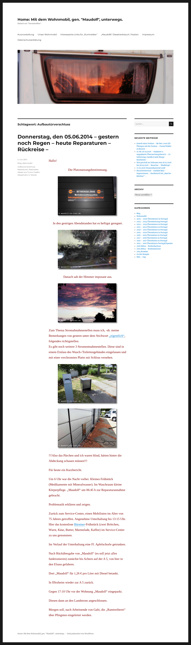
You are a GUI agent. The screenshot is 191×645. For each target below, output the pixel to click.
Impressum (148, 34)
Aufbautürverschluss (26, 167)
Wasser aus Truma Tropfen (29, 172)
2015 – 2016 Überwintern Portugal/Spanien (155, 243)
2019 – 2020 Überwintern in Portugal (152, 232)
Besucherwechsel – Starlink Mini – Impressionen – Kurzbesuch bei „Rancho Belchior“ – (154, 173)
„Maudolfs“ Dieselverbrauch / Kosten (120, 34)
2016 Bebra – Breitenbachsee (149, 246)
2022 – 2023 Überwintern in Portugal (152, 224)
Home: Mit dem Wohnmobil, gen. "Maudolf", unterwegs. (70, 19)
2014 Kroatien (142, 251)
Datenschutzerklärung (29, 40)
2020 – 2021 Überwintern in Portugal (152, 230)
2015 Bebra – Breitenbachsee (149, 249)
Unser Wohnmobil (47, 34)
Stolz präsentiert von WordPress (80, 634)
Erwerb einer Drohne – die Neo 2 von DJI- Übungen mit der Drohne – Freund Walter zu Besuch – (154, 146)
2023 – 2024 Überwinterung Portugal (152, 222)
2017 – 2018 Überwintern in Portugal (152, 238)
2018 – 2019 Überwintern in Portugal (152, 235)
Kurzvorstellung (26, 34)
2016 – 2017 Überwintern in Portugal (152, 241)
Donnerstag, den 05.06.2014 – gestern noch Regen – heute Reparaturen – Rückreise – (68, 143)
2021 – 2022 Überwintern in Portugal (152, 227)
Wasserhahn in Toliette (27, 175)
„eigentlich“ (116, 335)
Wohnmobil (27, 163)
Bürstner (79, 524)
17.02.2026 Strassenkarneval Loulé (151, 168)
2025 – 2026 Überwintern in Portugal (152, 219)
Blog (20, 163)
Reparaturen (23, 169)
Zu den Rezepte (143, 254)
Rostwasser (33, 169)
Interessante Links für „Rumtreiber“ (78, 34)
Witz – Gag (141, 257)
